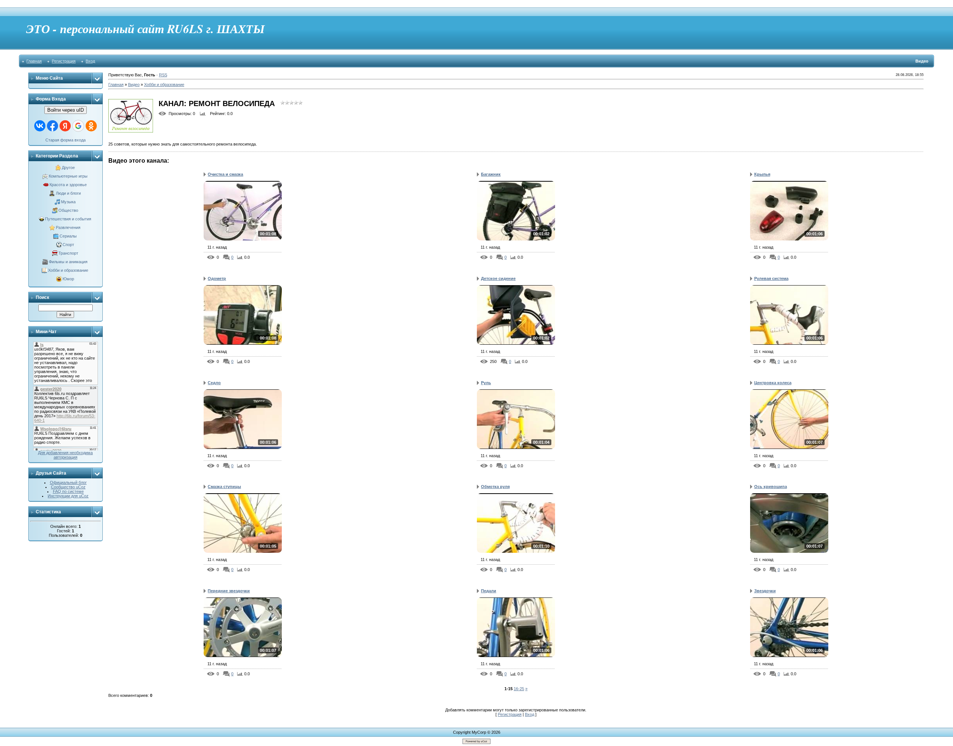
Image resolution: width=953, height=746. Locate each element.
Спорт (68, 244)
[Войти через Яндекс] (65, 125)
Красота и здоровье (68, 184)
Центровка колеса (772, 382)
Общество (68, 210)
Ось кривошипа (770, 486)
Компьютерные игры (68, 176)
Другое (68, 167)
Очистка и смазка (225, 174)
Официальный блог (68, 482)
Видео (134, 84)
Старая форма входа (65, 140)
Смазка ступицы (224, 486)
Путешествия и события (68, 219)
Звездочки (765, 591)
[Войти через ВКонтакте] (39, 125)
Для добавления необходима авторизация (65, 454)
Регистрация (64, 61)
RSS (163, 75)
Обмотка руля (495, 486)
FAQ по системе (68, 491)
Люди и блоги (68, 193)
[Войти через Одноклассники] (91, 125)
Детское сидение (498, 278)
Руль (486, 382)
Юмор (68, 279)
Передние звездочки (229, 591)
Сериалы (68, 236)
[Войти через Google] (78, 126)
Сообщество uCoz (68, 487)
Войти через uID (65, 110)
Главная (34, 61)
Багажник (491, 174)
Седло (214, 382)
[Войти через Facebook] (52, 125)
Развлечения (68, 227)
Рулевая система (771, 278)
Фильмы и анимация (68, 261)
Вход (90, 61)
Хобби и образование (68, 270)
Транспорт (68, 253)
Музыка (68, 202)
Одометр (217, 278)
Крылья (762, 174)
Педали (488, 591)
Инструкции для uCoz (68, 496)
